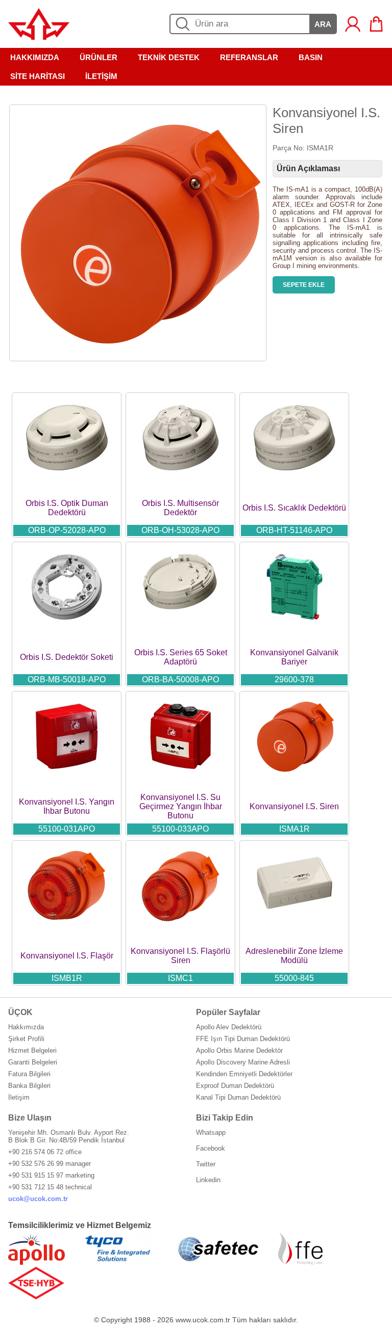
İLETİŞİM (101, 76)
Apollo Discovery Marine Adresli (243, 1062)
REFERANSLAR (249, 57)
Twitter (205, 1164)
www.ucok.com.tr (203, 1320)
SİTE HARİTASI (37, 76)
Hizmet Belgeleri (32, 1050)
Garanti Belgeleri (32, 1062)
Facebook (210, 1148)
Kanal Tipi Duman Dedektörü (238, 1097)
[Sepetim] (376, 24)
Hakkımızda (26, 1027)
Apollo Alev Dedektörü (228, 1027)
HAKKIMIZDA (34, 57)
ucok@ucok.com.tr (38, 1199)
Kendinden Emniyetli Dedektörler (244, 1074)
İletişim (19, 1097)
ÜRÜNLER (98, 57)
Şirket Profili (26, 1039)
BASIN (311, 57)
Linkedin (208, 1180)
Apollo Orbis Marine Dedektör (239, 1050)
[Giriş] (352, 24)
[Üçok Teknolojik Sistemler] (38, 37)
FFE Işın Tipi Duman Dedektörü (243, 1039)
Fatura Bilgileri (29, 1074)
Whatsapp (211, 1132)
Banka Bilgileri (29, 1085)
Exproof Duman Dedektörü (235, 1085)
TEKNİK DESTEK (169, 57)
